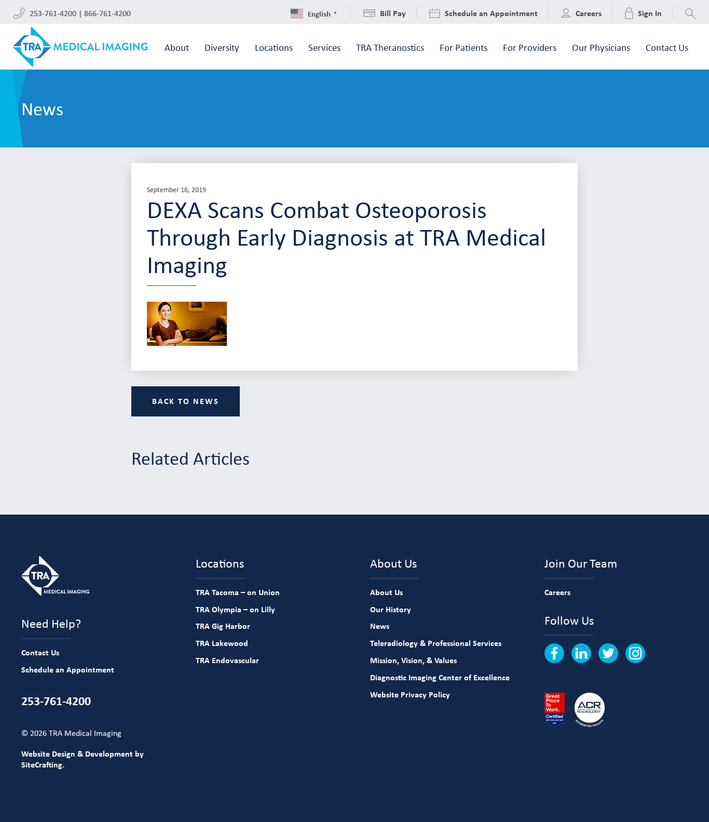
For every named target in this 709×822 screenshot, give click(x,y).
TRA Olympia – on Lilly (235, 609)
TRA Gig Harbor (223, 625)
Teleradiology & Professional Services (435, 643)
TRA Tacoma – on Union (238, 592)
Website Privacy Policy (410, 694)
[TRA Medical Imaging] (80, 46)
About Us (386, 592)
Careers (557, 592)
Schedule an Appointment (67, 669)
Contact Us (40, 652)
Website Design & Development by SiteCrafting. (82, 759)
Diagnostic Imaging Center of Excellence (440, 677)
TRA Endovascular (227, 660)
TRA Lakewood (222, 643)
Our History (390, 609)
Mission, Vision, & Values (413, 660)
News (379, 625)
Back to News (185, 401)
